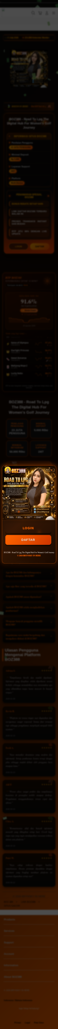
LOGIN (28, 528)
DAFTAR (28, 540)
